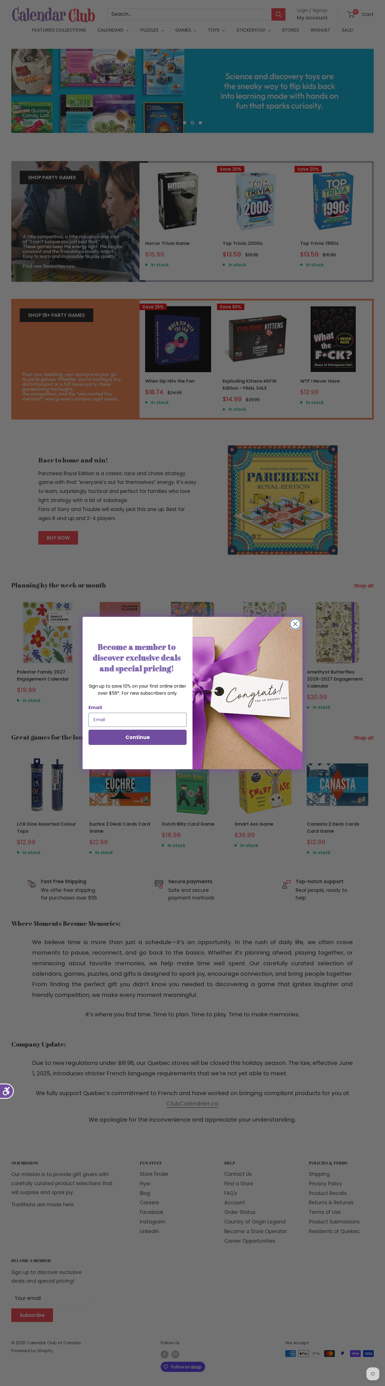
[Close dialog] (295, 624)
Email (95, 707)
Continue (137, 737)
